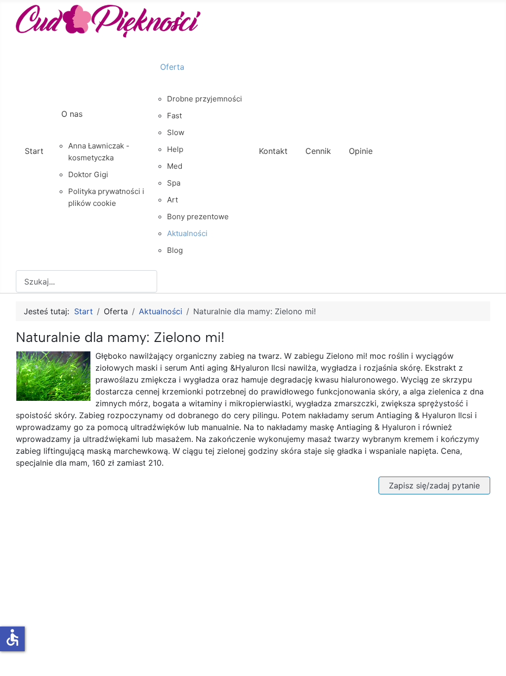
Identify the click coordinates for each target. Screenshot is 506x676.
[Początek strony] (488, 657)
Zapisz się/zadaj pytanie (434, 485)
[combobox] (86, 281)
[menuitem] (34, 160)
